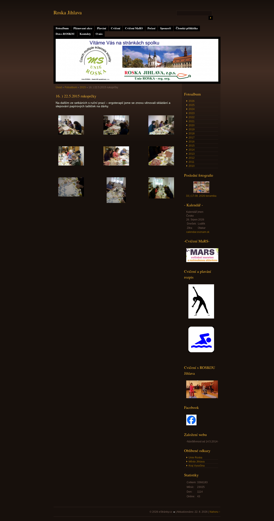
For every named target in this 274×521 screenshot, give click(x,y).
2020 (192, 125)
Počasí (151, 28)
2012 (192, 157)
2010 (192, 165)
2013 (192, 153)
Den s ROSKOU (65, 34)
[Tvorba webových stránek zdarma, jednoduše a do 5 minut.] (174, 512)
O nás (99, 34)
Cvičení (115, 28)
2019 (192, 129)
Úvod (59, 87)
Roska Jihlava (68, 12)
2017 (192, 137)
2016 (192, 141)
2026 (192, 101)
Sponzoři (165, 28)
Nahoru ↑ (215, 511)
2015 (83, 87)
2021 (192, 121)
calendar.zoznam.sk (197, 231)
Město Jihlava (197, 461)
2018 (192, 133)
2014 (192, 149)
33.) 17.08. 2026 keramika (201, 195)
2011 (191, 161)
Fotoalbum (62, 28)
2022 (192, 117)
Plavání (101, 28)
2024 (192, 109)
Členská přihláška (187, 28)
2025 (192, 105)
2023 (192, 113)
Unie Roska (195, 457)
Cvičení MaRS (134, 28)
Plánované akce (82, 28)
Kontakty (85, 34)
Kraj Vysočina (197, 465)
